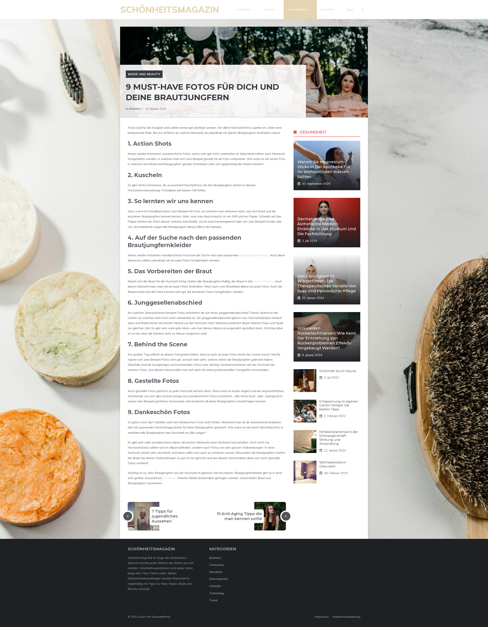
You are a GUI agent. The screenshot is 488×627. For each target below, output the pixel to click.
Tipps (350, 9)
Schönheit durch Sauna (337, 371)
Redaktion (135, 108)
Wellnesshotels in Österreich (332, 464)
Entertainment (218, 579)
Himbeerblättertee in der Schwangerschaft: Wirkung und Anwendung (338, 438)
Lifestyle (269, 9)
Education (215, 572)
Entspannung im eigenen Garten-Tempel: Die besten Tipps (338, 405)
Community (216, 565)
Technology (216, 593)
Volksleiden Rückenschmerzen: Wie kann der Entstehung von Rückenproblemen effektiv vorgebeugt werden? (326, 338)
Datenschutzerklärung (346, 616)
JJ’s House (169, 478)
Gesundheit (243, 9)
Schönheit (327, 9)
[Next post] (286, 516)
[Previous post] (127, 516)
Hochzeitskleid (264, 281)
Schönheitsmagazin (169, 9)
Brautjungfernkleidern (254, 255)
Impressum (322, 616)
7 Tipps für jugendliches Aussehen (165, 516)
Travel (213, 600)
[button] (362, 9)
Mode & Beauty (297, 9)
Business (215, 558)
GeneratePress (161, 616)
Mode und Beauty (144, 74)
